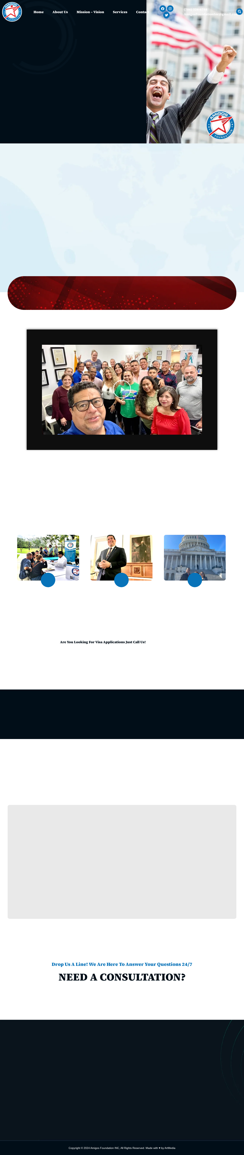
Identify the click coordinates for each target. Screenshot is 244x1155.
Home (39, 12)
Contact (142, 12)
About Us (60, 12)
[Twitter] (166, 15)
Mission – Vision (90, 12)
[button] (122, 390)
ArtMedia (170, 1147)
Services (120, 12)
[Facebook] (163, 8)
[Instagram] (170, 8)
